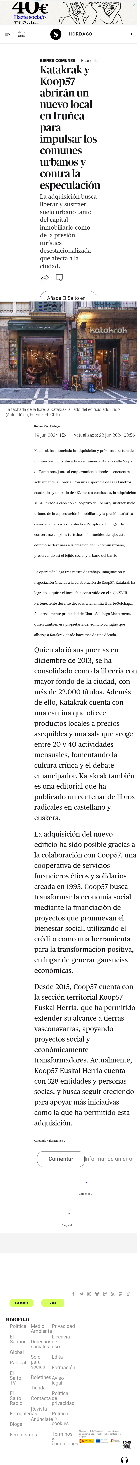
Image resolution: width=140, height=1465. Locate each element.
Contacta (39, 1399)
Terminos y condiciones (60, 1440)
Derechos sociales (39, 1345)
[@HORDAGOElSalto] (73, 1294)
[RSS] (112, 1294)
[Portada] (58, 34)
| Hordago (79, 34)
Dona (53, 1303)
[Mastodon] (120, 1294)
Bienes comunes (57, 61)
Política (18, 1327)
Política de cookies (60, 1419)
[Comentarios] (60, 278)
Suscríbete (21, 1303)
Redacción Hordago (47, 426)
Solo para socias (38, 1363)
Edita (57, 1358)
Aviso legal (58, 1381)
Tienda (38, 1388)
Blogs (16, 1425)
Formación (60, 1368)
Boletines (39, 1378)
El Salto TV (15, 1379)
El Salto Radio (16, 1399)
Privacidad (60, 1327)
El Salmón (18, 1340)
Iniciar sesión (132, 34)
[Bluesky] (97, 1294)
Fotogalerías (18, 1414)
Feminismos (18, 1435)
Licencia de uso (60, 1342)
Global (17, 1353)
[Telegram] (81, 1294)
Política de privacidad (60, 1399)
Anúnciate (39, 1420)
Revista (39, 1410)
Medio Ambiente (39, 1329)
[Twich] (105, 1294)
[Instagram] (89, 1294)
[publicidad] (68, 13)
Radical (18, 1363)
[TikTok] (128, 1294)
